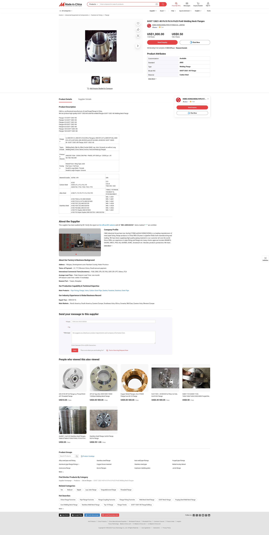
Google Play (77, 515)
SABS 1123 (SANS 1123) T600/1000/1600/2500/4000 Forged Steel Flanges (196, 396)
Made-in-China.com (125, 524)
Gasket (105, 290)
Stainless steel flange (103, 460)
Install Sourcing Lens (111, 515)
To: (69, 327)
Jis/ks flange (176, 468)
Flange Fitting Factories (127, 500)
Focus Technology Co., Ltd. (120, 528)
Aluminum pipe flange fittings (68, 464)
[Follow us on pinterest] (206, 515)
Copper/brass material (104, 464)
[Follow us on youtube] (203, 515)
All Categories (66, 11)
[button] (157, 4)
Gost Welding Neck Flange (69, 505)
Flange (107, 15)
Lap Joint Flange (90, 490)
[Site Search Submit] (163, 4)
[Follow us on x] (197, 515)
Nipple (79, 490)
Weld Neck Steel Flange (146, 500)
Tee (62, 490)
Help (172, 11)
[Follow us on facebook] (194, 515)
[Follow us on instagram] (200, 515)
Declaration (156, 528)
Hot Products (92, 521)
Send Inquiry (162, 42)
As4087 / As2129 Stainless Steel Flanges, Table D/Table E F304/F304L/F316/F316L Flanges (72, 438)
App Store (64, 515)
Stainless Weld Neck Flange (91, 505)
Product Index (170, 521)
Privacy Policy (167, 528)
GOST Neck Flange (165, 500)
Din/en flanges (101, 468)
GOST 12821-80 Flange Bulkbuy (141, 505)
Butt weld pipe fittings (141, 460)
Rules (209, 11)
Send (74, 350)
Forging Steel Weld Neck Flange (185, 500)
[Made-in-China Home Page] (70, 4)
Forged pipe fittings (178, 460)
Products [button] (92, 4)
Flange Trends (122, 505)
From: (68, 322)
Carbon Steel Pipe (95, 290)
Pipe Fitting (75, 290)
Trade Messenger (92, 515)
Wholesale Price (146, 521)
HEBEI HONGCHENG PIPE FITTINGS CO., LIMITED (168, 25)
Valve (87, 290)
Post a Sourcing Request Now (117, 350)
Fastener (111, 290)
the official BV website (107, 225)
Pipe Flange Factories (87, 500)
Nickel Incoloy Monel (179, 464)
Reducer (70, 490)
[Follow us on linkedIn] (209, 515)
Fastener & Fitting (96, 15)
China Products (102, 521)
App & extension (184, 11)
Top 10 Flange (108, 505)
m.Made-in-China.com (139, 524)
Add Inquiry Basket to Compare (101, 88)
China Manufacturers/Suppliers (118, 521)
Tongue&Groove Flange (108, 490)
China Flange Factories (68, 500)
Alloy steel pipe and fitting (67, 460)
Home (61, 15)
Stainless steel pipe (140, 464)
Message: (67, 333)
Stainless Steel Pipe (122, 290)
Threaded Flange (125, 490)
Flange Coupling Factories (106, 500)
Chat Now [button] (196, 42)
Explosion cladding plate (142, 468)
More (61, 509)
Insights (179, 521)
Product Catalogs (88, 456)
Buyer (162, 11)
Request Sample (181, 48)
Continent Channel (159, 521)
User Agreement (145, 528)
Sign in (208, 6)
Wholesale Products (134, 521)
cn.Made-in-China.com (154, 524)
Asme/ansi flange (64, 468)
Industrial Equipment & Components (77, 15)
